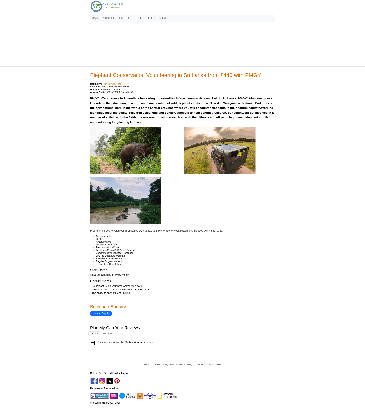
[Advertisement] (182, 43)
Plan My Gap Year (112, 84)
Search (179, 365)
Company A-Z (189, 365)
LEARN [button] (139, 18)
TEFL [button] (129, 18)
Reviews (94, 334)
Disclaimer (155, 365)
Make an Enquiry (101, 313)
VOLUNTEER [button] (108, 18)
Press (210, 365)
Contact (218, 365)
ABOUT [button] (163, 18)
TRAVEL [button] (95, 18)
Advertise (202, 365)
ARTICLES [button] (151, 18)
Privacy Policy (168, 365)
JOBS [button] (121, 18)
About (146, 365)
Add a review (108, 334)
